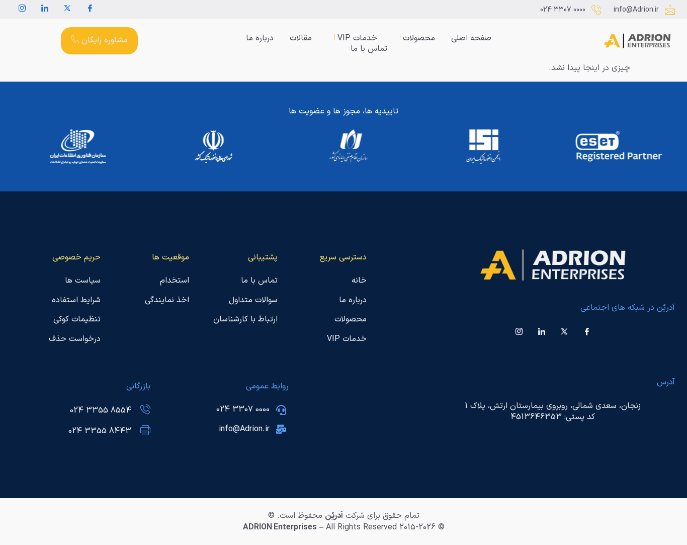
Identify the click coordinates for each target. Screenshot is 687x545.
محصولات (419, 38)
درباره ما (260, 38)
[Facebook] (90, 9)
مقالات (301, 38)
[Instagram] (22, 9)
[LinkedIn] (45, 9)
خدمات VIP (357, 38)
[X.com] (67, 9)
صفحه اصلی (471, 38)
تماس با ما (369, 49)
